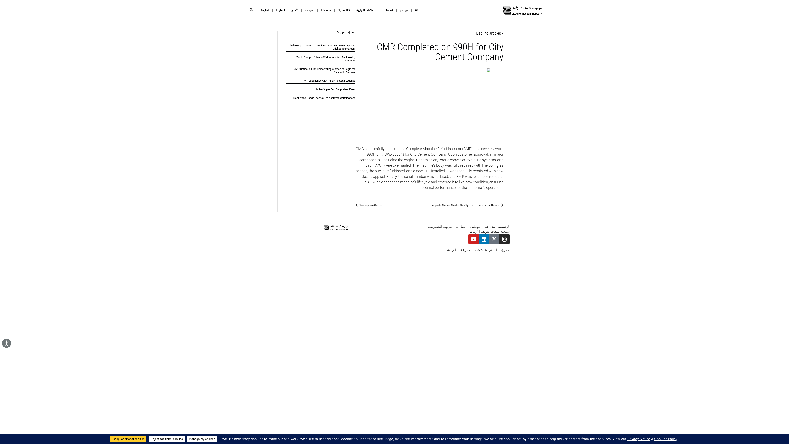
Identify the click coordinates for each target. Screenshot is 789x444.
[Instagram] (504, 239)
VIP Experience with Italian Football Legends (329, 80)
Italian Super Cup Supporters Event (335, 89)
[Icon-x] (494, 239)
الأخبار (295, 10)
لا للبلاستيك (344, 10)
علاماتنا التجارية (365, 10)
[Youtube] (473, 239)
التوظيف (309, 10)
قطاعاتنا (388, 10)
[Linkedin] (484, 239)
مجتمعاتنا (326, 10)
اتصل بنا (280, 10)
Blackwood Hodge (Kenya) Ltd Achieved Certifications (324, 97)
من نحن (404, 10)
